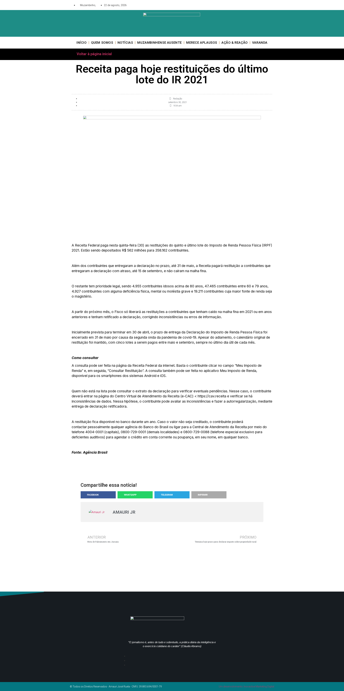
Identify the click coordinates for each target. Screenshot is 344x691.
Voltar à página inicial (94, 54)
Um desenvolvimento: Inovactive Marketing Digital (246, 686)
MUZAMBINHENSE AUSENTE (159, 42)
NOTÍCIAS (125, 42)
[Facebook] (249, 4)
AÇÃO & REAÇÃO (234, 42)
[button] (98, 494)
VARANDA (259, 42)
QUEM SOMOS (102, 42)
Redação (177, 98)
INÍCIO (82, 42)
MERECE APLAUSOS (201, 42)
